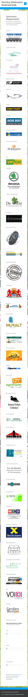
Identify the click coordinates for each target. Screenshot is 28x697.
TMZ (16, 677)
